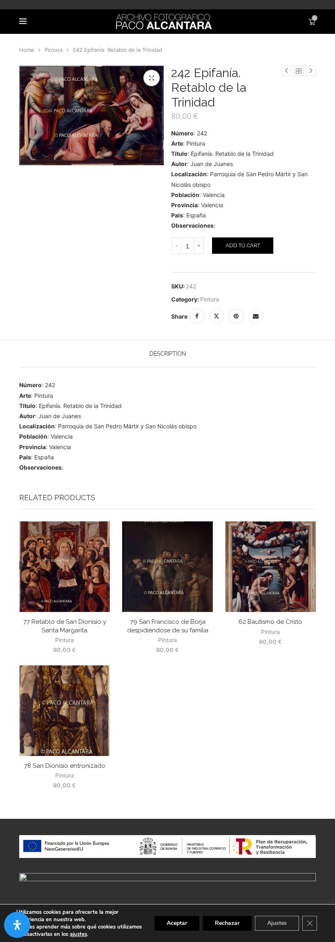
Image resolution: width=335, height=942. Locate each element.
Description (168, 353)
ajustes (78, 934)
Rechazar (227, 923)
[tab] (167, 353)
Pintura (54, 50)
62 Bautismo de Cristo (270, 621)
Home (26, 50)
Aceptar (177, 923)
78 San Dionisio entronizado (64, 765)
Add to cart (243, 245)
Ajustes (277, 923)
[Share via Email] (255, 316)
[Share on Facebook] (197, 316)
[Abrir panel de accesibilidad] (17, 925)
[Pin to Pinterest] (236, 316)
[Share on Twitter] (216, 316)
